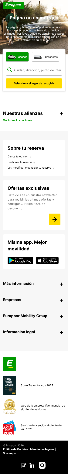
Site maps (9, 453)
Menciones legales (42, 449)
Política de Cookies (15, 449)
